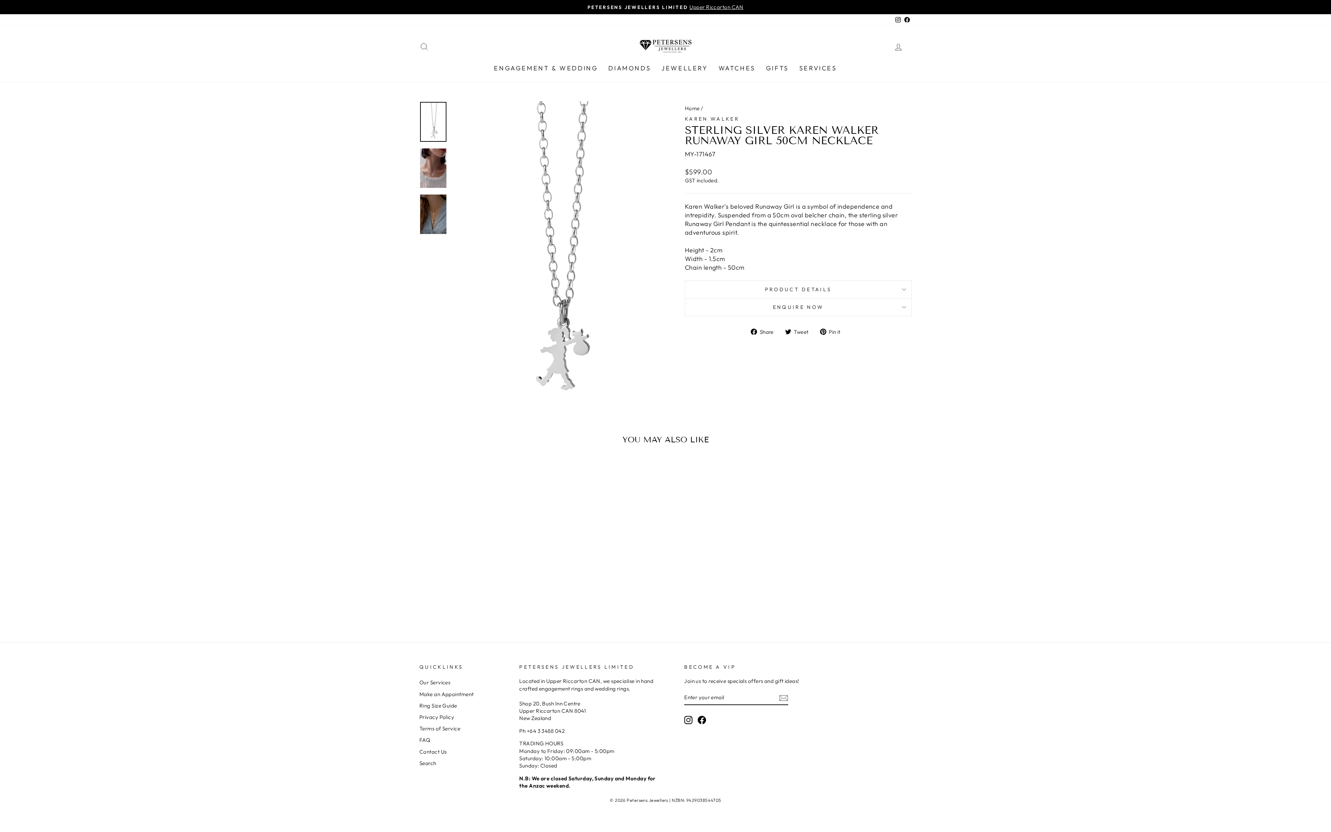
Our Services (434, 682)
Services (818, 68)
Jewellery (684, 68)
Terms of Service (439, 728)
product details (798, 289)
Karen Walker (712, 119)
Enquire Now (798, 307)
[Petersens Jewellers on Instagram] (688, 720)
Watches (737, 68)
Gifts (777, 68)
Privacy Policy (436, 717)
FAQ (424, 740)
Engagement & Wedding (546, 68)
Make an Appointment (446, 694)
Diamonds (629, 68)
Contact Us (433, 751)
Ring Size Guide (438, 705)
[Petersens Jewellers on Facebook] (702, 720)
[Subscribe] (783, 697)
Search (427, 763)
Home (692, 108)
